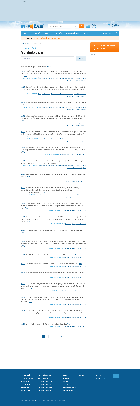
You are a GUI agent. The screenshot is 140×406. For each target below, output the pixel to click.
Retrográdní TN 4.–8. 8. (79, 210)
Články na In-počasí (44, 78)
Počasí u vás (25, 384)
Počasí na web (68, 390)
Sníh (99, 33)
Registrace (115, 27)
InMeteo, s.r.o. (36, 400)
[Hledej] (81, 26)
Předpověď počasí (65, 154)
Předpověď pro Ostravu (45, 387)
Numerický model (43, 378)
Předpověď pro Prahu (45, 381)
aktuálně (35, 33)
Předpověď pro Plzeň (45, 390)
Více (25, 76)
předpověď (57, 33)
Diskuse (111, 33)
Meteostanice (25, 381)
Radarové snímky (27, 378)
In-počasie (99, 378)
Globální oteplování (67, 290)
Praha (94, 25)
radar (46, 33)
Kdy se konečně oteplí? (79, 154)
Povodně (68, 210)
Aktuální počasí (44, 179)
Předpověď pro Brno (44, 384)
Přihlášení (115, 25)
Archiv (105, 33)
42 (57, 336)
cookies (62, 400)
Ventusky (99, 375)
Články (65, 381)
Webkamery (25, 387)
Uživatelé (66, 378)
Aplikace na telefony (70, 387)
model (73, 33)
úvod (26, 33)
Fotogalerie (67, 384)
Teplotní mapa (25, 390)
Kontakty (82, 375)
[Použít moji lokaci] (75, 26)
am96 (49, 67)
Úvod (22, 43)
